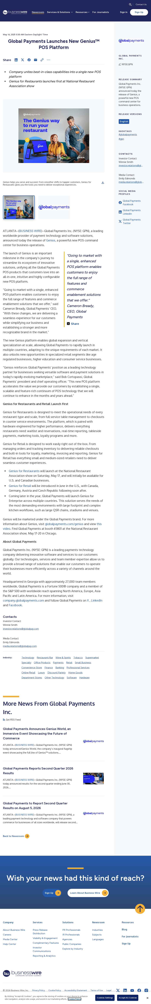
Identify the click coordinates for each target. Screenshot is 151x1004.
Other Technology (54, 677)
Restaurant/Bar (45, 657)
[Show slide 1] (19, 207)
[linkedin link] (125, 990)
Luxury (41, 672)
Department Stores (32, 677)
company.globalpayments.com (23, 600)
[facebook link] (139, 990)
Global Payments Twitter (132, 221)
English (124, 121)
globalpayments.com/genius (64, 524)
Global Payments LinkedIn (132, 212)
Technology (28, 657)
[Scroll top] (140, 909)
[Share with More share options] (48, 60)
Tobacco (78, 657)
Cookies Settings (105, 997)
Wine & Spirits (63, 657)
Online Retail (28, 672)
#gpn (121, 138)
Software (72, 677)
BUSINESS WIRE (30, 231)
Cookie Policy (74, 999)
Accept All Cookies (128, 997)
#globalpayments (128, 134)
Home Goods (75, 672)
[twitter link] (118, 990)
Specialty (26, 662)
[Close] (147, 998)
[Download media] (103, 182)
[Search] (130, 4)
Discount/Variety (56, 672)
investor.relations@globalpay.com (21, 628)
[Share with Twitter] (22, 60)
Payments (58, 662)
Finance (49, 667)
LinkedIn (96, 600)
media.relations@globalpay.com (20, 646)
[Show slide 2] (54, 207)
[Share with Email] (35, 60)
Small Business (83, 662)
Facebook (15, 605)
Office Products (42, 662)
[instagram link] (146, 990)
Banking (59, 667)
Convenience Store (32, 667)
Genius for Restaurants (24, 471)
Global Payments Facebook (132, 202)
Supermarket (92, 657)
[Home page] (15, 12)
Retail (69, 662)
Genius (50, 240)
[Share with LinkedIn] (16, 60)
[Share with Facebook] (29, 60)
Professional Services (78, 667)
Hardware (84, 677)
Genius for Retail (20, 486)
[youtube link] (132, 990)
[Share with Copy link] (42, 60)
